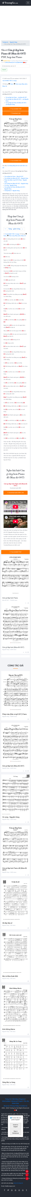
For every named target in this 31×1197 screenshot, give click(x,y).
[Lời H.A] (14, 62)
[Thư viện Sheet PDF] (10, 3)
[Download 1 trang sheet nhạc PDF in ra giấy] (27, 1171)
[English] (25, 62)
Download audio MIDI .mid (16, 492)
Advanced (14, 1101)
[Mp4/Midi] (20, 62)
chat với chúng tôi (18, 1183)
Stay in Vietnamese (15, 1132)
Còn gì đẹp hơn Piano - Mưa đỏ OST (13, 176)
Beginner (22, 1099)
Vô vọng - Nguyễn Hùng (10, 185)
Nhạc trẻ (4, 86)
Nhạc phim (24, 84)
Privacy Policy (14, 1106)
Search (4, 69)
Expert (21, 1101)
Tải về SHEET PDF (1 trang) (9, 80)
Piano (11, 84)
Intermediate (6, 1101)
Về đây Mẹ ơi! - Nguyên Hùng (12, 190)
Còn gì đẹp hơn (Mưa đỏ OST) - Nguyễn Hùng (16, 178)
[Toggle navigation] (28, 3)
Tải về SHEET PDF (16, 109)
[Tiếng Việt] (24, 62)
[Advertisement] (15, 24)
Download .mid (16, 113)
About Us (6, 1106)
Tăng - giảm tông (14, 229)
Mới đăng (15, 1099)
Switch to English (15, 1125)
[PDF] (6, 62)
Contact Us (23, 1106)
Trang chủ (8, 1099)
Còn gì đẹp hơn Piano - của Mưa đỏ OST (16, 97)
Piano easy (18, 84)
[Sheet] (10, 62)
